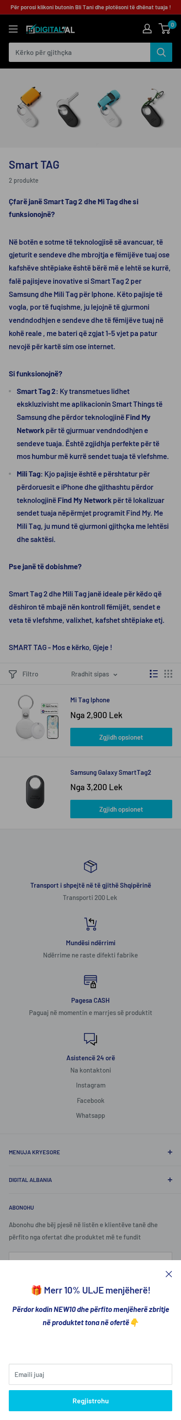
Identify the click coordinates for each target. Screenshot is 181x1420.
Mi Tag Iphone (90, 700)
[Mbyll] (169, 1273)
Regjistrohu (90, 1400)
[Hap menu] (13, 29)
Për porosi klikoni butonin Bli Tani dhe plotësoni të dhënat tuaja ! (91, 7)
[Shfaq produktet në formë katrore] (168, 674)
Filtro (30, 674)
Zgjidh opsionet (121, 737)
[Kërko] (161, 52)
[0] (164, 28)
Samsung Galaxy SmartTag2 (110, 772)
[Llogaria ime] (147, 28)
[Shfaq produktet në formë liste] (154, 674)
